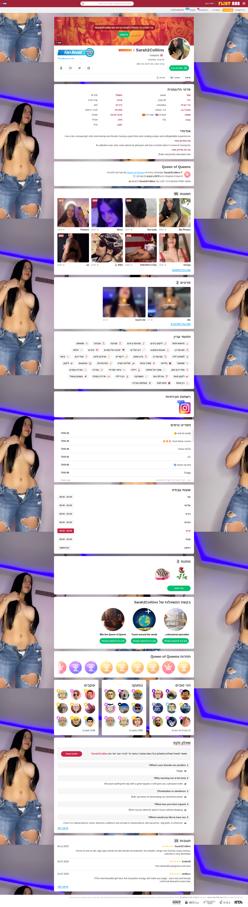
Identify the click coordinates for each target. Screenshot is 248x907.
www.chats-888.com (215, 897)
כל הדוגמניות (240, 10)
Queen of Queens (136, 172)
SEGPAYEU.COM (186, 897)
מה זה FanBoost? (65, 58)
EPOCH (196, 897)
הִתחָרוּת (193, 10)
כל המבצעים (203, 10)
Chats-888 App (177, 10)
